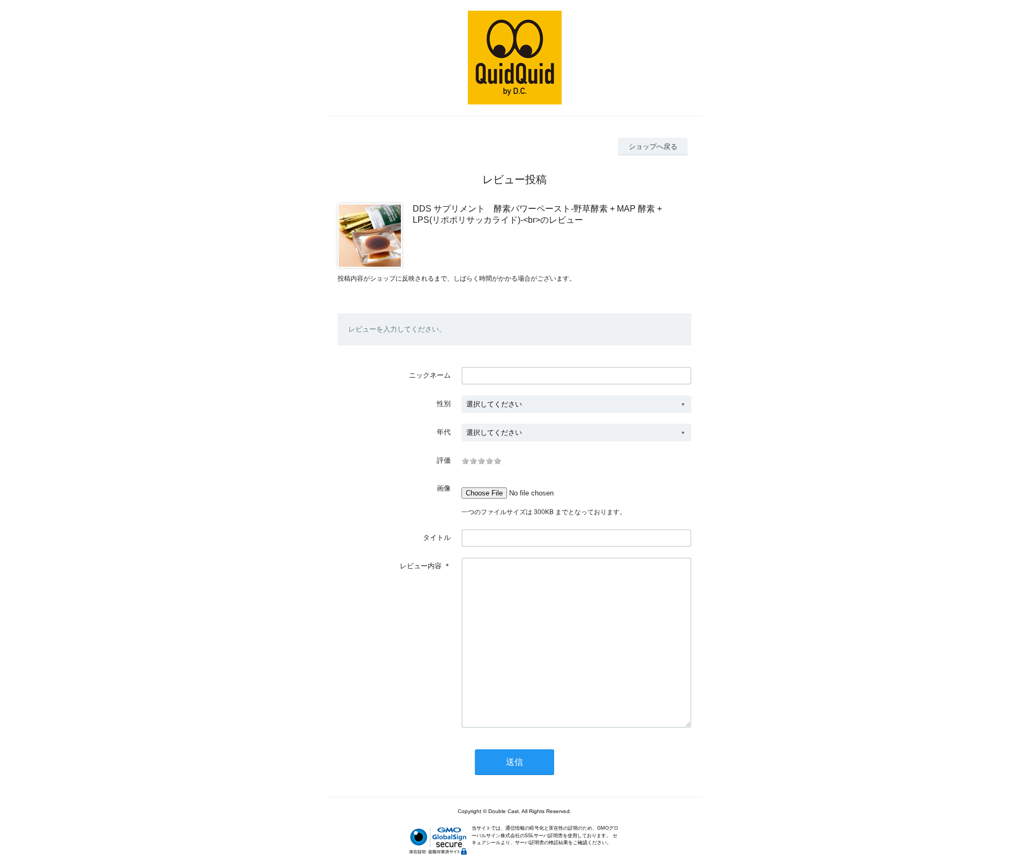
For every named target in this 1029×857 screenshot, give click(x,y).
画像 (444, 488)
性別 (444, 404)
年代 (444, 432)
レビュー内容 (421, 566)
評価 (444, 460)
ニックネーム (430, 375)
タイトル (437, 537)
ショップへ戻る (653, 146)
